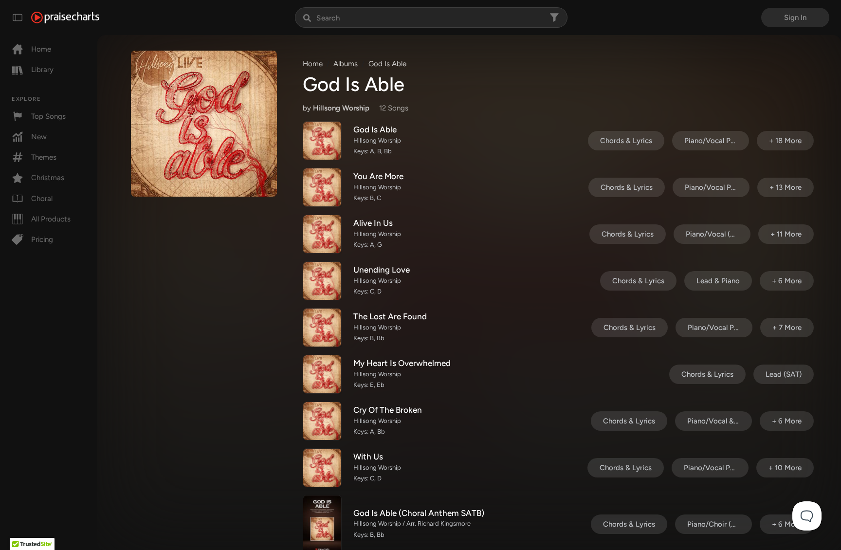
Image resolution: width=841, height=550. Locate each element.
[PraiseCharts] (65, 17)
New (39, 136)
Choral (42, 198)
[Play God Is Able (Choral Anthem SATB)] (322, 523)
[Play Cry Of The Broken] (322, 421)
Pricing (42, 239)
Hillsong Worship (341, 108)
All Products (51, 219)
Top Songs (48, 116)
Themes (43, 157)
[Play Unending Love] (322, 280)
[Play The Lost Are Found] (322, 327)
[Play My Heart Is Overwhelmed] (322, 374)
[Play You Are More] (322, 187)
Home (41, 49)
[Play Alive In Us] (322, 234)
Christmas (47, 177)
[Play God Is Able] (322, 140)
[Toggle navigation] (17, 17)
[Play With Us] (322, 467)
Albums (345, 63)
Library (42, 69)
